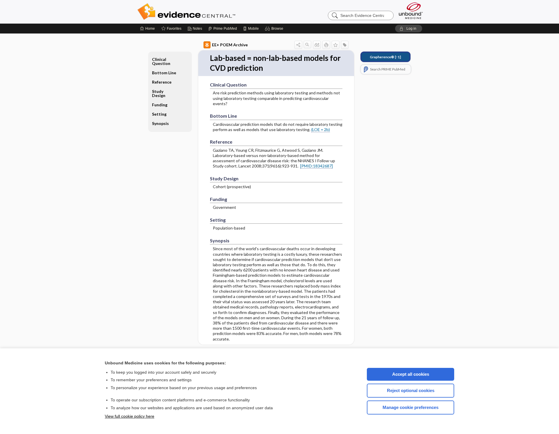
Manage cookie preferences (410, 407)
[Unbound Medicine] (411, 10)
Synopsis (160, 123)
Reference (161, 82)
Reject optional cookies (410, 390)
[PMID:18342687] (316, 165)
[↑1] (385, 57)
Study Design (158, 93)
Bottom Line (164, 72)
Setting (159, 114)
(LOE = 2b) (320, 129)
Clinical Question (161, 61)
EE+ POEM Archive (230, 44)
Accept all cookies (410, 374)
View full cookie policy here (129, 416)
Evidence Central (209, 11)
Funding (159, 104)
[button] (275, 28)
